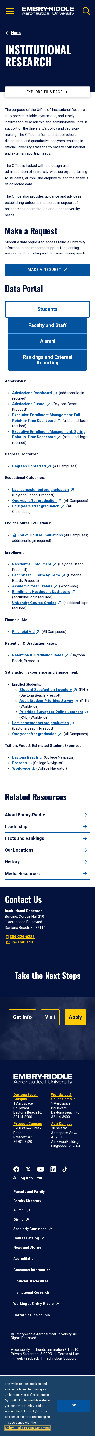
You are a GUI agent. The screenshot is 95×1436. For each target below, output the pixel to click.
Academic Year (32, 586)
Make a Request (44, 269)
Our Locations (19, 850)
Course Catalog (26, 1238)
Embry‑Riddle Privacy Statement (27, 1428)
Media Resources (22, 873)
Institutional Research (31, 1292)
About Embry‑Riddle (25, 814)
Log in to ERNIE (31, 1178)
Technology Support (60, 1358)
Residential (31, 564)
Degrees (29, 466)
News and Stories (27, 1247)
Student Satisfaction (45, 690)
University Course (34, 603)
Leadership (16, 826)
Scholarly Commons (30, 1229)
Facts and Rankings (24, 838)
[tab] (47, 309)
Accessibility (20, 1350)
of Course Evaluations (40, 535)
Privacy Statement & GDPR (31, 1354)
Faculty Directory (27, 1201)
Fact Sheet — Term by (36, 575)
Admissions (32, 393)
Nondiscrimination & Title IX (57, 1350)
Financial (23, 631)
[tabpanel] (47, 574)
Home (16, 32)
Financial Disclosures (30, 1281)
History (12, 861)
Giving (18, 1219)
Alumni (19, 1210)
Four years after (35, 506)
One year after (34, 500)
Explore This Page (44, 92)
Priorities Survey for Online (51, 712)
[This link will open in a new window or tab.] (16, 1168)
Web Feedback (27, 1358)
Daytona (25, 757)
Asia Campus (61, 1124)
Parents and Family (29, 1192)
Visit (50, 1017)
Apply (75, 1017)
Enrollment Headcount (41, 592)
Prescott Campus (27, 1124)
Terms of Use (68, 1354)
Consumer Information (31, 1270)
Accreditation (24, 1259)
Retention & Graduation (37, 655)
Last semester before (40, 489)
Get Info (22, 1017)
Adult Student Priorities (46, 701)
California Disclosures (31, 1315)
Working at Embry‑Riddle (33, 1304)
